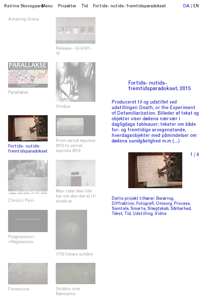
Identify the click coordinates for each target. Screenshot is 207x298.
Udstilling (142, 214)
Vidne (160, 214)
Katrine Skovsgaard (23, 6)
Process (182, 204)
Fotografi (145, 204)
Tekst (117, 214)
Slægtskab (157, 209)
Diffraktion (123, 204)
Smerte (137, 209)
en (196, 6)
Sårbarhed (180, 209)
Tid (127, 214)
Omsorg (164, 204)
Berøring (164, 199)
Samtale (120, 209)
